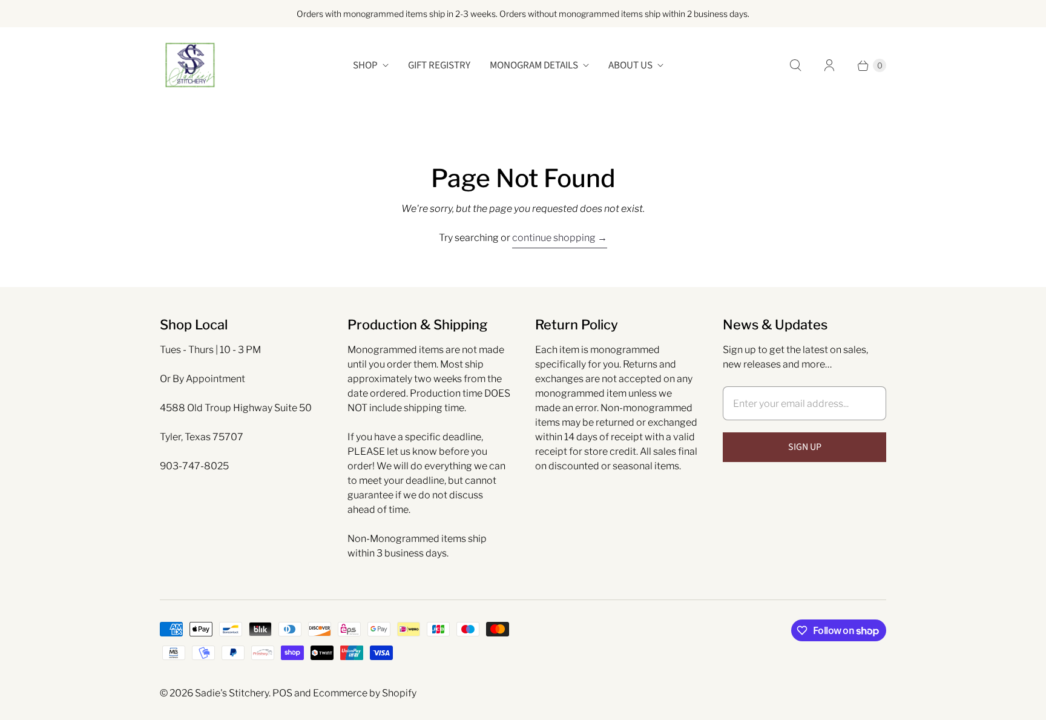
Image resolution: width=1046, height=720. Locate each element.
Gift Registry (439, 65)
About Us (630, 65)
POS (282, 693)
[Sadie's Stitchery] (190, 66)
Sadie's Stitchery (232, 693)
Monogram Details (534, 65)
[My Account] (829, 65)
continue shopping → (559, 237)
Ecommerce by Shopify (364, 693)
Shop (365, 65)
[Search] (795, 65)
